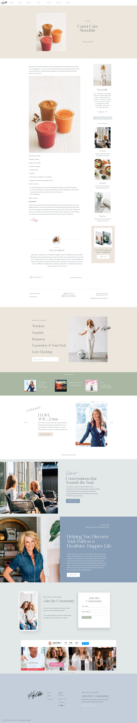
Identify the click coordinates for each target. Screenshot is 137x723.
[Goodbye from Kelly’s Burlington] (91, 386)
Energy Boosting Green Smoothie (98, 298)
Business (102, 382)
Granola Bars (35, 293)
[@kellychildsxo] (50, 643)
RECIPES (87, 21)
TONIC (29, 720)
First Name (85, 606)
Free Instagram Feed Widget (69, 673)
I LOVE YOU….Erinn (48, 417)
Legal (21, 720)
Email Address (86, 611)
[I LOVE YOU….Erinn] (30, 386)
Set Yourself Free (75, 385)
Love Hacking (42, 382)
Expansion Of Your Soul (75, 382)
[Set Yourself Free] (61, 386)
